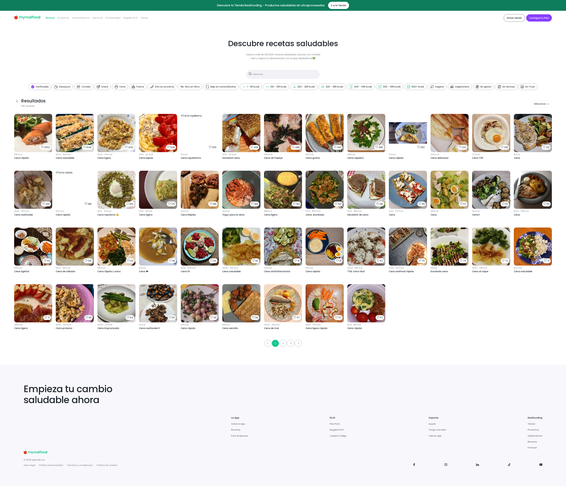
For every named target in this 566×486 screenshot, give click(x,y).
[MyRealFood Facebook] (414, 465)
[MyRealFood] (27, 18)
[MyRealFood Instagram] (445, 465)
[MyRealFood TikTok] (509, 465)
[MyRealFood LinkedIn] (477, 465)
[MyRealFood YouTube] (540, 465)
